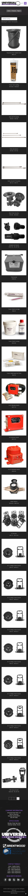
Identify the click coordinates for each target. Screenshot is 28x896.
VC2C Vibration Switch (14, 405)
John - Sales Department (14, 869)
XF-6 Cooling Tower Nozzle (14, 725)
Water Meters (14, 501)
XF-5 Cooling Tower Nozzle (14, 693)
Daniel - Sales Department (14, 872)
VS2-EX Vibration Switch (14, 469)
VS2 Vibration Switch (14, 437)
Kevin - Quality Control (14, 866)
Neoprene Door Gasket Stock (14, 52)
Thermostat (14, 277)
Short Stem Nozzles (14, 213)
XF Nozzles (14, 533)
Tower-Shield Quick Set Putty (14, 373)
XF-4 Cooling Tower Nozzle (14, 661)
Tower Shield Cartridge (14, 309)
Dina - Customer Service (14, 868)
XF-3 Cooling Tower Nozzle (14, 629)
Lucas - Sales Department (14, 871)
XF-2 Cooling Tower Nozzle (14, 597)
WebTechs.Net (14, 893)
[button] (24, 49)
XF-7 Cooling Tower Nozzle (14, 758)
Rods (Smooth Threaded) (14, 181)
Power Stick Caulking (14, 85)
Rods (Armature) (14, 149)
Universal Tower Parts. (15, 888)
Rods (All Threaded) (14, 117)
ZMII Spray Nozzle (14, 790)
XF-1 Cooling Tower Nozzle (14, 565)
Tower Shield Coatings (14, 341)
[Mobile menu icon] (25, 3)
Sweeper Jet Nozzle (14, 245)
